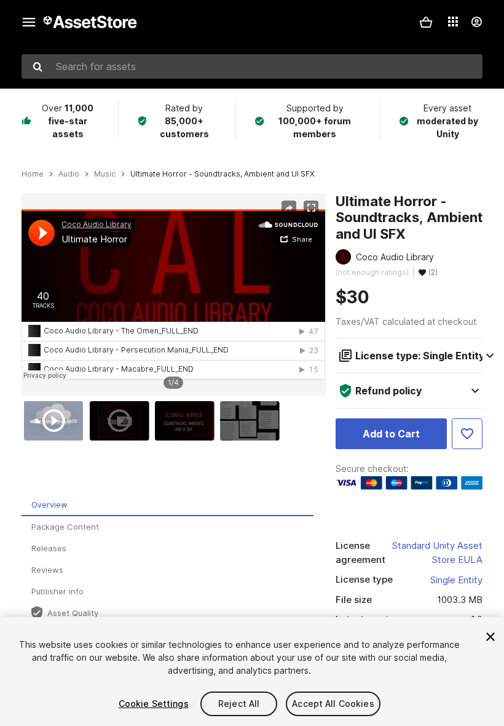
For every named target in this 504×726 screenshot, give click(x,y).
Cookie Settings (154, 703)
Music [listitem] (105, 174)
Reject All (238, 703)
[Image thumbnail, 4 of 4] (252, 421)
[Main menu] (29, 22)
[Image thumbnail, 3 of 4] (187, 421)
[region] (173, 294)
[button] (426, 22)
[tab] (167, 505)
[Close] (490, 636)
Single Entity (456, 580)
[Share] (289, 208)
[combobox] (252, 66)
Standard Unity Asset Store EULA (437, 552)
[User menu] (476, 22)
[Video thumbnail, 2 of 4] (122, 421)
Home (33, 174)
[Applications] (453, 21)
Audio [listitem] (68, 174)
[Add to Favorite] (467, 433)
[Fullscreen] (311, 208)
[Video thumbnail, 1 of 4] (56, 421)
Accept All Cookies (333, 703)
